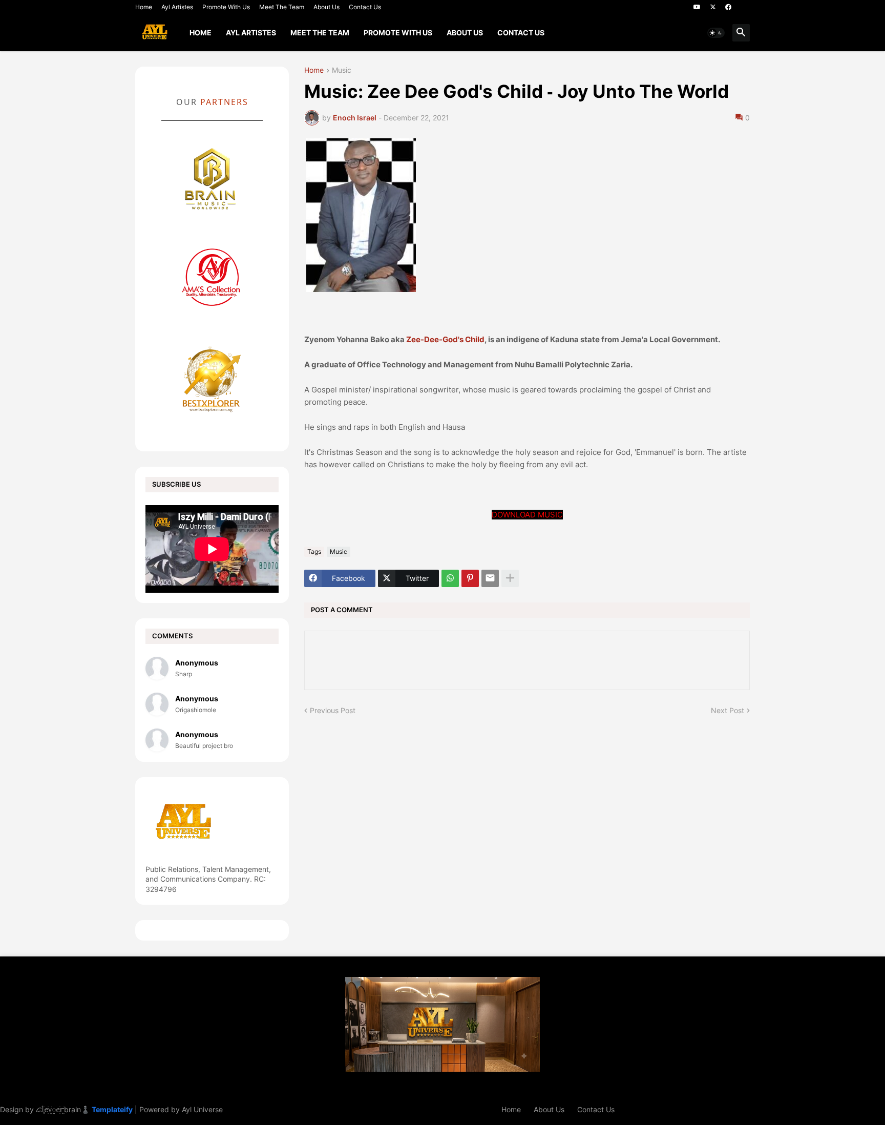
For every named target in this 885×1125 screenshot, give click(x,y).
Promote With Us (226, 7)
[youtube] (697, 7)
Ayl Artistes (177, 7)
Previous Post (332, 710)
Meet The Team (281, 7)
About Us (326, 7)
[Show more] (510, 578)
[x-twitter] (713, 7)
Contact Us (365, 7)
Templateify (112, 1109)
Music (341, 70)
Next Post (727, 710)
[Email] (490, 578)
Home (143, 7)
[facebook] (728, 7)
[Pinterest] (470, 578)
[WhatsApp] (450, 578)
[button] (716, 33)
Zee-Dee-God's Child (445, 339)
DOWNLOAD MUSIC (527, 514)
